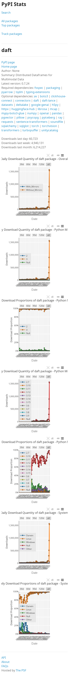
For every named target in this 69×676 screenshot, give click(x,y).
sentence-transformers (31, 122)
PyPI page (8, 62)
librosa (42, 109)
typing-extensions (38, 92)
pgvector (7, 117)
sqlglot (24, 126)
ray (60, 117)
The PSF (21, 670)
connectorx (22, 100)
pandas (57, 113)
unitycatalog (49, 130)
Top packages (10, 25)
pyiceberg (48, 117)
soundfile (56, 122)
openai (44, 113)
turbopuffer (30, 130)
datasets (7, 105)
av (35, 96)
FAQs (4, 666)
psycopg (33, 117)
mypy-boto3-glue (12, 113)
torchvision (49, 126)
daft (36, 100)
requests (7, 122)
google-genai (40, 105)
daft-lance (48, 100)
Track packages (11, 34)
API (3, 658)
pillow (20, 117)
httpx (4, 109)
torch (35, 126)
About (5, 662)
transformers (10, 130)
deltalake (22, 105)
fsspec (38, 88)
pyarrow (7, 92)
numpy (32, 113)
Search (6, 13)
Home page (9, 66)
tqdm (19, 92)
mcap (53, 109)
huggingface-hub (23, 109)
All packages (9, 21)
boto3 (44, 96)
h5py (55, 105)
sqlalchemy (8, 126)
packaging (53, 88)
